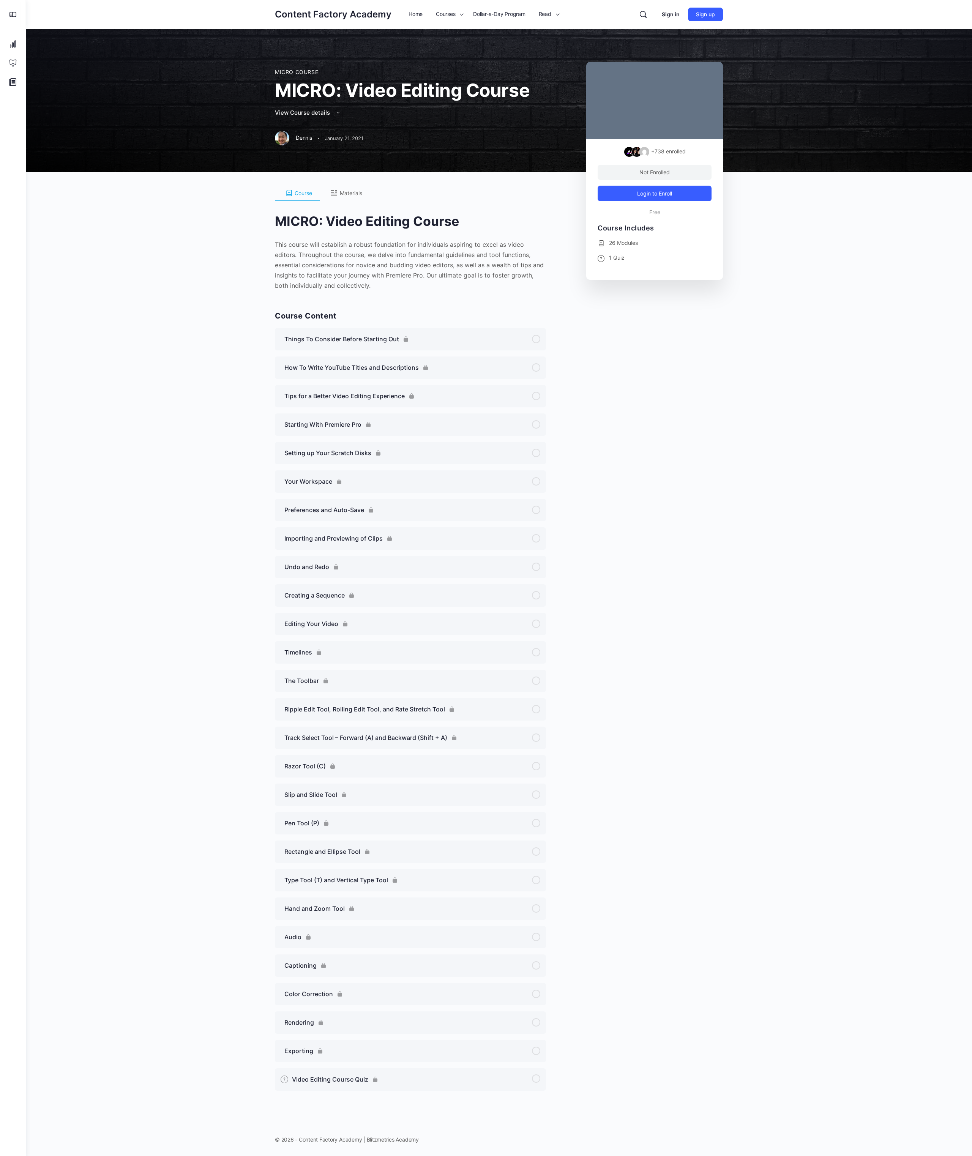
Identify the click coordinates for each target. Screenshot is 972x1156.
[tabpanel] (410, 246)
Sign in (671, 14)
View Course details (303, 112)
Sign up (705, 14)
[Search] (643, 14)
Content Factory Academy (333, 14)
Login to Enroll (654, 193)
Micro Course (296, 72)
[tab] (297, 193)
